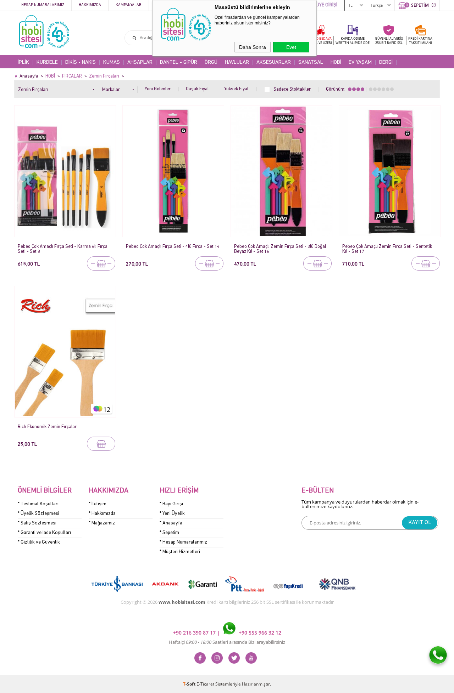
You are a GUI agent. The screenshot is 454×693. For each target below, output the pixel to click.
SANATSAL (310, 62)
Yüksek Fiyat (236, 89)
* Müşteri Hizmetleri (180, 552)
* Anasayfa (171, 523)
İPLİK (23, 62)
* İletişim (97, 504)
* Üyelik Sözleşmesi (38, 513)
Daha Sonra (252, 47)
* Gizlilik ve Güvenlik (39, 542)
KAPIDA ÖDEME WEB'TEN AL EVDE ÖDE (353, 40)
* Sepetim (169, 532)
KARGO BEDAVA (319, 40)
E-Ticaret (205, 684)
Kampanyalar (129, 5)
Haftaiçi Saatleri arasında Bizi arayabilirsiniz (227, 642)
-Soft (189, 684)
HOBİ (336, 62)
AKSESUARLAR (273, 62)
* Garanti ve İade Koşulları (44, 532)
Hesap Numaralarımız (42, 5)
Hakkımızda (90, 5)
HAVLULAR (237, 62)
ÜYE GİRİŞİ (326, 5)
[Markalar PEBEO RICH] (120, 88)
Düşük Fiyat (197, 89)
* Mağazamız (102, 523)
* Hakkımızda (102, 513)
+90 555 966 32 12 (259, 632)
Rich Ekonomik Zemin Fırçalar (47, 427)
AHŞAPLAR (140, 62)
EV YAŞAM (360, 62)
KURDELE (47, 62)
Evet (291, 47)
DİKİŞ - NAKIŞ (80, 62)
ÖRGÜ (211, 62)
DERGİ (386, 62)
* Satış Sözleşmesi (37, 523)
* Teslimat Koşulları (38, 504)
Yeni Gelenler (158, 89)
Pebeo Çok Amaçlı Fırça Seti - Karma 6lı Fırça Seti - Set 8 (62, 249)
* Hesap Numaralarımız (183, 542)
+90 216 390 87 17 (195, 632)
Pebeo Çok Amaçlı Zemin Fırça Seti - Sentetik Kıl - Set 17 (387, 249)
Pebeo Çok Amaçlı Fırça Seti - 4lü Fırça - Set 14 (173, 246)
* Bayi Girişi (171, 504)
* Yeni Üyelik (172, 513)
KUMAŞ (111, 62)
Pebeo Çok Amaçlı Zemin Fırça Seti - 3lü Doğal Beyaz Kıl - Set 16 (280, 249)
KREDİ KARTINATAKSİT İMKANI (420, 40)
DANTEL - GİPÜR (178, 62)
